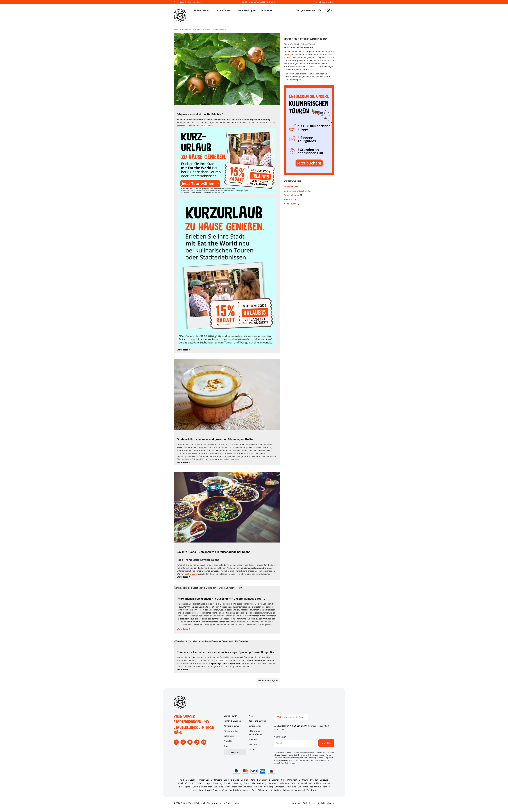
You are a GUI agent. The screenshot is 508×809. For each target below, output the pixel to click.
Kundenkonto (254, 725)
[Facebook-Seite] (176, 744)
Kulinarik (288, 199)
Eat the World (191, 574)
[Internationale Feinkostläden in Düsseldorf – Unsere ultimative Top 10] (208, 588)
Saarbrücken (235, 790)
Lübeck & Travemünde (202, 786)
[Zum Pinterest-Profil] (203, 744)
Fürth (246, 783)
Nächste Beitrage (267, 680)
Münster (258, 786)
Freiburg (238, 783)
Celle (283, 779)
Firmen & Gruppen (247, 10)
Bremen (275, 779)
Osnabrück (303, 786)
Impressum (296, 803)
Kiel (310, 783)
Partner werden (231, 731)
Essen (198, 783)
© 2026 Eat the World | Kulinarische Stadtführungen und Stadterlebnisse (207, 803)
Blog (226, 746)
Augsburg (193, 779)
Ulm (270, 790)
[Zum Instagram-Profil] (183, 744)
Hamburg (261, 783)
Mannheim (237, 786)
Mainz (227, 786)
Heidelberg (284, 783)
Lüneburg (218, 786)
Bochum (245, 779)
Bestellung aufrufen (257, 720)
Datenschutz (314, 803)
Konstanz (327, 783)
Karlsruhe (295, 783)
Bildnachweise (327, 803)
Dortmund (303, 779)
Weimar (277, 790)
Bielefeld (235, 779)
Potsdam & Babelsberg (320, 786)
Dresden (314, 779)
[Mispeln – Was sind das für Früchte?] (227, 69)
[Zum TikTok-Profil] (197, 744)
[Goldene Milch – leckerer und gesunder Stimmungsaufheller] (227, 395)
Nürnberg (268, 786)
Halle (253, 783)
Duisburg (324, 779)
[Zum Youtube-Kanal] (190, 744)
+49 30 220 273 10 (299, 725)
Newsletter (253, 744)
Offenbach (279, 786)
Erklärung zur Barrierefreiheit (255, 733)
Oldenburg (291, 786)
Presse (251, 715)
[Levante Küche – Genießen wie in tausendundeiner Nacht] (227, 508)
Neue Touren (290, 203)
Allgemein (288, 186)
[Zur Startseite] (180, 15)
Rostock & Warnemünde (216, 790)
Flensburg (217, 783)
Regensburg (197, 790)
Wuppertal (300, 790)
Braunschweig (263, 779)
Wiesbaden (288, 790)
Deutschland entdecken (295, 191)
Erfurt (191, 783)
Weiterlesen (183, 629)
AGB (305, 803)
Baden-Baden (205, 779)
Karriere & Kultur (231, 725)
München (248, 786)
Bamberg (218, 779)
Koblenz (317, 783)
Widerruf (235, 752)
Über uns (252, 739)
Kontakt (251, 749)
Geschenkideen (291, 195)
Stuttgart (246, 790)
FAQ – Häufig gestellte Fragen (291, 717)
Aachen (183, 779)
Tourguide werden (305, 10)
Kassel (304, 783)
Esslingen (207, 783)
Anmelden (326, 743)
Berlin (226, 779)
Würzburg (311, 790)
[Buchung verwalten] (329, 10)
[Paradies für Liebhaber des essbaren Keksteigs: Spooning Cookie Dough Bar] (211, 642)
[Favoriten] (319, 10)
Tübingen (262, 790)
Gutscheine (266, 10)
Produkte (228, 741)
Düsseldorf (182, 783)
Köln (180, 786)
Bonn (252, 779)
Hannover (272, 783)
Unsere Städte (201, 10)
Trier (254, 790)
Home (176, 29)
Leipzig (186, 786)
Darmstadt (292, 779)
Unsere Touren (223, 10)
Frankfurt (228, 783)
